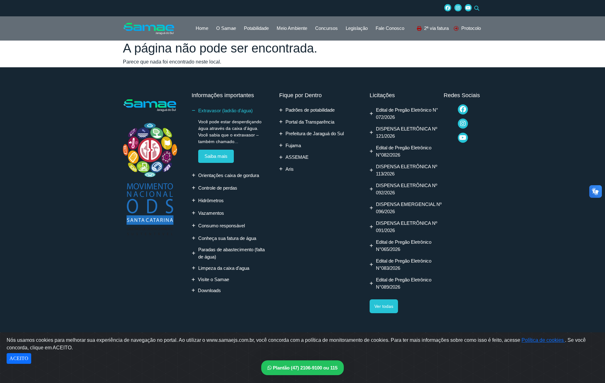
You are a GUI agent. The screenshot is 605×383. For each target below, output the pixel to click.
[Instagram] (457, 7)
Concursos (326, 28)
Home (202, 28)
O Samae (226, 28)
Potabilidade (256, 28)
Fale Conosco (390, 28)
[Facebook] (447, 7)
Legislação (357, 28)
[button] (477, 8)
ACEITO (18, 358)
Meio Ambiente (292, 28)
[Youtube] (468, 7)
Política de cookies (543, 340)
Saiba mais (216, 156)
